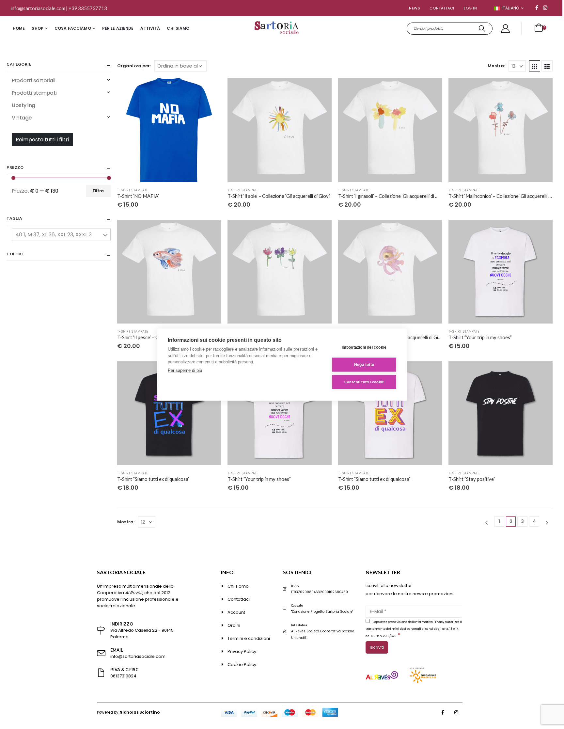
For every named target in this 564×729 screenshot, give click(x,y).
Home (19, 28)
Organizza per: (134, 66)
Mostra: (496, 66)
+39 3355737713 (88, 8)
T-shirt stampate (132, 190)
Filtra (98, 191)
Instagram (456, 712)
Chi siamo (178, 28)
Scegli (210, 89)
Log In (470, 8)
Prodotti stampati (34, 93)
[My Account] (505, 28)
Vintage (22, 117)
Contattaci (442, 8)
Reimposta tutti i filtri (42, 139)
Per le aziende (118, 28)
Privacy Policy (241, 651)
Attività (150, 28)
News (414, 8)
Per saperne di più (185, 370)
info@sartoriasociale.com (37, 8)
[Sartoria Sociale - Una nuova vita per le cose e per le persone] (277, 28)
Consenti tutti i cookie (364, 382)
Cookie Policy (241, 664)
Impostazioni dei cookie (364, 347)
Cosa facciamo (73, 28)
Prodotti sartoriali (33, 80)
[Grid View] (534, 65)
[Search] (482, 28)
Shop (37, 28)
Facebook (442, 712)
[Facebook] (536, 7)
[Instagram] (545, 7)
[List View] (547, 65)
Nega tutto (364, 364)
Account (236, 612)
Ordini (233, 625)
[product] (169, 130)
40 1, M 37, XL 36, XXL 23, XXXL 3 (53, 234)
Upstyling (23, 105)
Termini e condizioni (248, 638)
